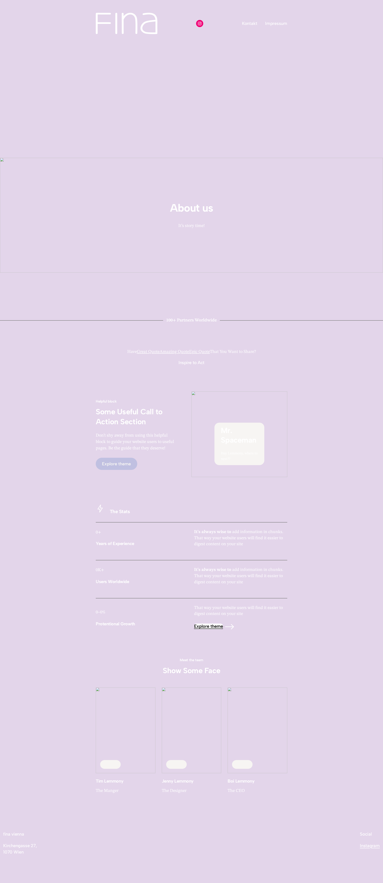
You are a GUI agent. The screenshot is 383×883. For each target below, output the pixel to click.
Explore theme (208, 626)
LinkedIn (110, 764)
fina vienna (13, 834)
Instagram (370, 845)
